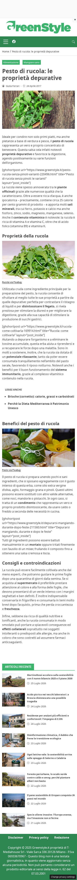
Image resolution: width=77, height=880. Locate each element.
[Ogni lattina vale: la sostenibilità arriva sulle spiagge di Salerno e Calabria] (13, 760)
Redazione (61, 837)
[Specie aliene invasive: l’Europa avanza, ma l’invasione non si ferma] (13, 820)
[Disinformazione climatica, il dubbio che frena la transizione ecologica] (13, 740)
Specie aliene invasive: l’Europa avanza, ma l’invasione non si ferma (49, 816)
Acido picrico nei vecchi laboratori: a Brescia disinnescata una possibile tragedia (48, 698)
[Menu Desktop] (5, 41)
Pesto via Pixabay (11, 470)
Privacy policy (39, 837)
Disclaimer (15, 837)
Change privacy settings (63, 876)
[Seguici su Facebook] (14, 42)
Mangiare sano (32, 62)
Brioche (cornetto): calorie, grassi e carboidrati (41, 396)
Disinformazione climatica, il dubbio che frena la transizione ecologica (50, 736)
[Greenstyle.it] (38, 27)
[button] (73, 42)
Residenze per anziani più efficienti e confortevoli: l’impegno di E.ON (48, 717)
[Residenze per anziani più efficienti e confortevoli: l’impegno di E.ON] (13, 721)
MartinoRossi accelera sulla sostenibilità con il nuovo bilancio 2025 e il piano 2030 (50, 676)
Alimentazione (10, 62)
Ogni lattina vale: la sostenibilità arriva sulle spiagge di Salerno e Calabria (49, 756)
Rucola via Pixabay (12, 282)
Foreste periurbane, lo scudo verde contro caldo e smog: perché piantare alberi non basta (48, 777)
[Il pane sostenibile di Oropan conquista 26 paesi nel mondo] (13, 800)
